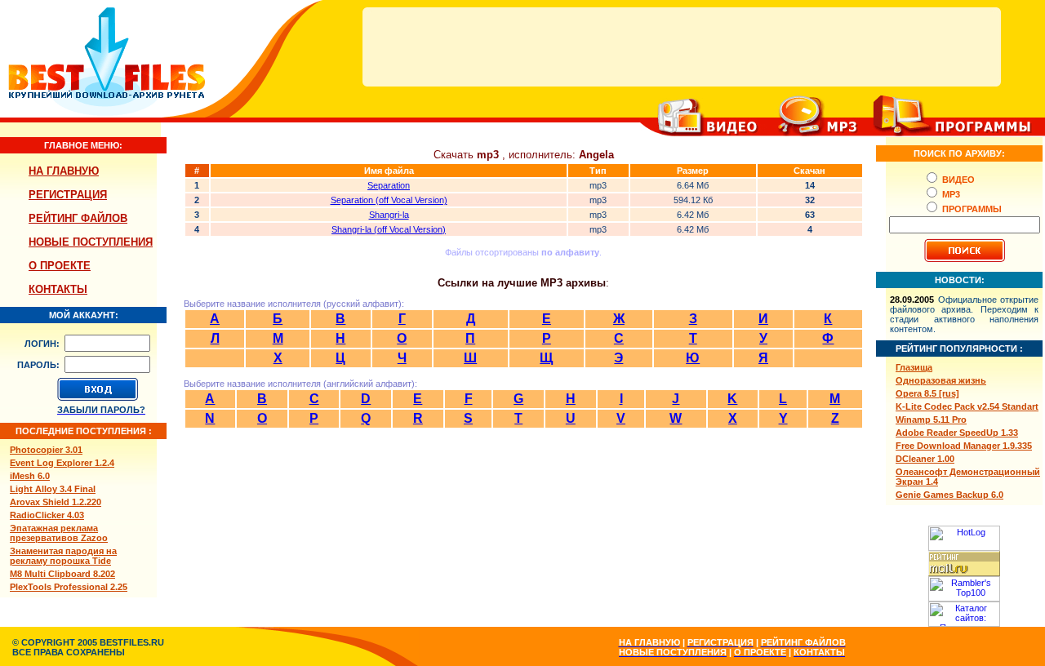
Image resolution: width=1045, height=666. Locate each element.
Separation (388, 185)
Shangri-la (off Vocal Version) (388, 229)
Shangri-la (389, 215)
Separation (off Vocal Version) (389, 200)
